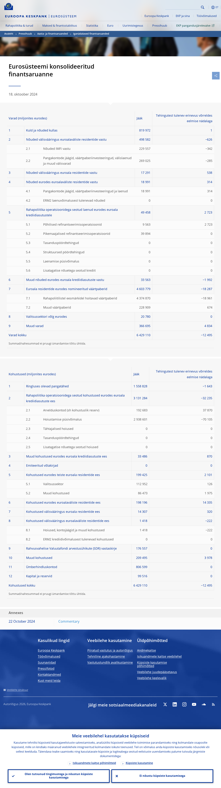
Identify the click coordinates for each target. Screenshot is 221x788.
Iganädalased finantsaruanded (91, 34)
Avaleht (8, 34)
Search (202, 7)
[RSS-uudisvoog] (213, 704)
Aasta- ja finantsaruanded (52, 34)
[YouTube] (194, 704)
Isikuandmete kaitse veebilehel (159, 656)
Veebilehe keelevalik (151, 678)
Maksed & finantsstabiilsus (59, 26)
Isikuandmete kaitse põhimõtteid (94, 763)
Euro (110, 26)
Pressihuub (159, 26)
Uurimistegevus (133, 26)
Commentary (68, 622)
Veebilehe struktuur (17, 690)
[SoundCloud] (204, 704)
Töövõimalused (207, 16)
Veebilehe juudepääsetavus (157, 672)
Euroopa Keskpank (157, 16)
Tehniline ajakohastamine (106, 656)
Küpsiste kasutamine (139, 763)
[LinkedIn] (175, 704)
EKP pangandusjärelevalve (193, 26)
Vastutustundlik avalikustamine (110, 662)
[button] (208, 7)
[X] (165, 704)
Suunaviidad (47, 662)
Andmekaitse (146, 650)
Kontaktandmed (49, 674)
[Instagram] (184, 704)
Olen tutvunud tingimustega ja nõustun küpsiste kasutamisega (59, 776)
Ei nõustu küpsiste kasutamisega (162, 776)
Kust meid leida (49, 680)
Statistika (92, 26)
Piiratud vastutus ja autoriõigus (110, 650)
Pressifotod (46, 668)
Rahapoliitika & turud (19, 26)
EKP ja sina (183, 16)
